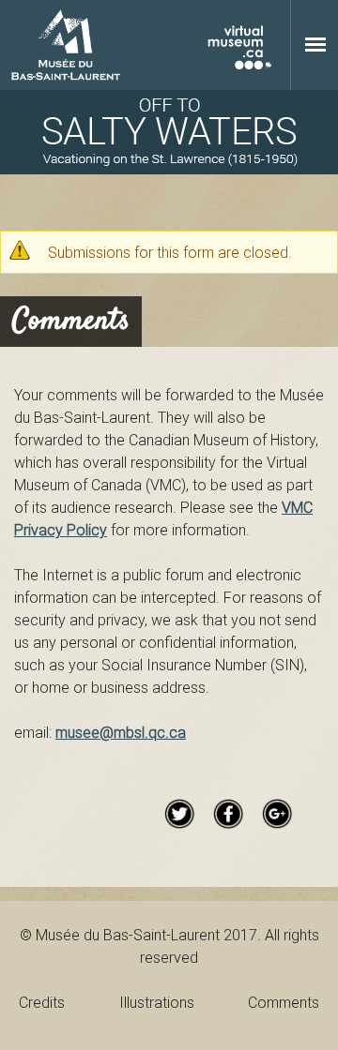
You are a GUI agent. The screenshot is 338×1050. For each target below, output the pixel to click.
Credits (42, 1002)
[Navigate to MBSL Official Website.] (65, 45)
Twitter (179, 813)
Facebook (228, 813)
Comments (283, 1002)
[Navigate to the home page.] (169, 132)
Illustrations (156, 1002)
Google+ (277, 813)
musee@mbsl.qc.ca (120, 732)
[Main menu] (315, 44)
